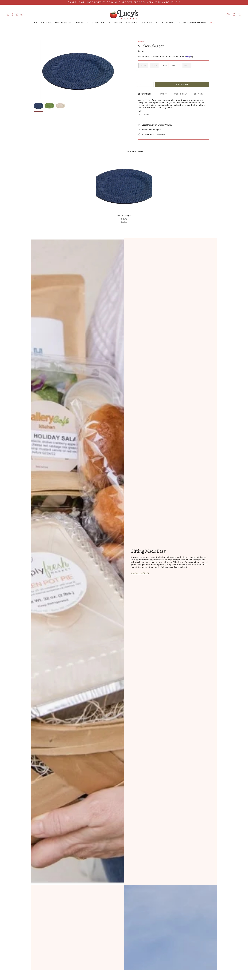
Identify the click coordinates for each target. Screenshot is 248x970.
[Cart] (240, 14)
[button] (234, 14)
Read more (143, 115)
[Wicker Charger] (124, 185)
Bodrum (141, 41)
